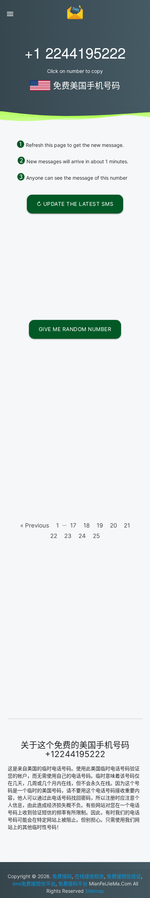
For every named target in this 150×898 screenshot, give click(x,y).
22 (53, 528)
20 (113, 518)
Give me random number (75, 325)
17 (73, 518)
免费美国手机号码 (86, 86)
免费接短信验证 (124, 876)
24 (82, 528)
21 (127, 518)
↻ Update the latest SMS (75, 204)
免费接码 (62, 876)
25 (96, 528)
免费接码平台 (73, 883)
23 (68, 528)
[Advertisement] (75, 264)
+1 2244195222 (75, 52)
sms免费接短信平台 (33, 883)
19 (100, 518)
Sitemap (94, 891)
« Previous (34, 518)
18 (86, 518)
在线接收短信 (89, 876)
